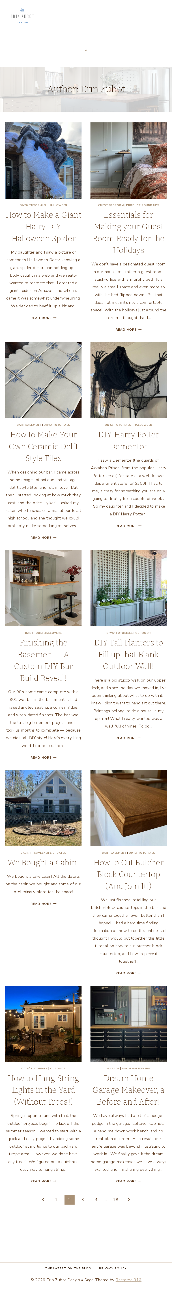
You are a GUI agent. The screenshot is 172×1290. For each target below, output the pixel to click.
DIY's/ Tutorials (33, 205)
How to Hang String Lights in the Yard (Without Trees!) (43, 1090)
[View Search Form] (86, 50)
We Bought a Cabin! (43, 862)
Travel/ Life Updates (49, 853)
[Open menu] (9, 49)
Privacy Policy (113, 1268)
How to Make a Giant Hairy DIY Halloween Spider (43, 226)
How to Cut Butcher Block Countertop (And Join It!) (128, 874)
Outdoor (143, 633)
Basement (33, 425)
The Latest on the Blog (68, 1268)
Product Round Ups (142, 205)
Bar (20, 425)
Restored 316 (128, 1280)
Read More (43, 318)
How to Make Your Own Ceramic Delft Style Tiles (43, 446)
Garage (113, 1068)
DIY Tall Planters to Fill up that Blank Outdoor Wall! (128, 654)
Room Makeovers (48, 633)
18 (115, 1199)
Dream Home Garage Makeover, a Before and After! (128, 1090)
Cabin (25, 853)
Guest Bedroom (111, 205)
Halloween (58, 205)
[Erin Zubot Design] (22, 16)
